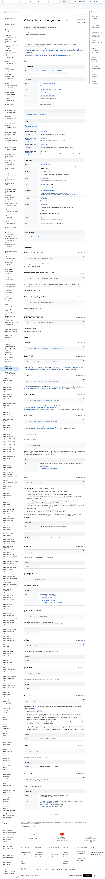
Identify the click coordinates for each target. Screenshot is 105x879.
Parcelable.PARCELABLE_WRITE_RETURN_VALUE (54, 806)
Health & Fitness (38, 854)
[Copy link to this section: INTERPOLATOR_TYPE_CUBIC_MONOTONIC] (55, 273)
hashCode (43, 211)
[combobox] (66, 1)
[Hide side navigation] (17, 876)
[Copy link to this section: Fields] (30, 338)
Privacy (36, 859)
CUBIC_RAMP (44, 131)
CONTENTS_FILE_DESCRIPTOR (44, 454)
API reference (6, 7)
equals (42, 172)
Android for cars (52, 856)
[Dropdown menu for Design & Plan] (34, 1)
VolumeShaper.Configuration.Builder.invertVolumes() (41, 369)
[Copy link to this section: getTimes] (31, 640)
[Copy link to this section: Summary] (33, 61)
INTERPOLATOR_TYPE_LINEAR (48, 95)
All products (73, 869)
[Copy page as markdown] (67, 20)
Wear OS (51, 852)
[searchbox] (10, 12)
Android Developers (28, 15)
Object (31, 29)
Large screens (52, 850)
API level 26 (82, 19)
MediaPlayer (39, 55)
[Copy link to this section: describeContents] (37, 440)
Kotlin (78, 22)
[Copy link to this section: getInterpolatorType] (39, 574)
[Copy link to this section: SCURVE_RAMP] (35, 395)
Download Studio (81, 858)
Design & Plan (29, 1)
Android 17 (65, 850)
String (27, 217)
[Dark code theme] (84, 257)
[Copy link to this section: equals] (29, 477)
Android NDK (80, 860)
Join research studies (95, 856)
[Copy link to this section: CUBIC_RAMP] (34, 356)
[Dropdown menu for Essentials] (22, 1)
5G (35, 861)
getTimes (43, 198)
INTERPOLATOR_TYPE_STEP (47, 102)
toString (43, 217)
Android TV (51, 859)
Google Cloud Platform (62, 869)
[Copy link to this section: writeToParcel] (34, 773)
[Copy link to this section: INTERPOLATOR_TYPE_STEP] (44, 317)
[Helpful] (82, 15)
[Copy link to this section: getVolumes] (33, 668)
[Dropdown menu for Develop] (44, 1)
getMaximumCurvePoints (47, 190)
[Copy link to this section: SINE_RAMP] (33, 415)
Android (23, 850)
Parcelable (44, 29)
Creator (27, 126)
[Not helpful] (84, 15)
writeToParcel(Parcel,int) (60, 453)
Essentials (17, 1)
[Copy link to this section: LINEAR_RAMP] (35, 375)
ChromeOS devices (53, 854)
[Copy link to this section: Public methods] (38, 435)
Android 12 (65, 861)
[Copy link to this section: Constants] (33, 248)
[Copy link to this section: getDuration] (33, 546)
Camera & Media (39, 856)
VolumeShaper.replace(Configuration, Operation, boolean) (54, 50)
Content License (60, 822)
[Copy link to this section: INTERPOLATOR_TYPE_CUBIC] (45, 253)
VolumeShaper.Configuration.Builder (34, 46)
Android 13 (65, 859)
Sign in (101, 1)
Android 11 (65, 863)
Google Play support (95, 854)
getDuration (44, 178)
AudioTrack (29, 55)
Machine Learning (39, 852)
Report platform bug (95, 850)
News (22, 859)
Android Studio (94, 1)
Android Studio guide (82, 851)
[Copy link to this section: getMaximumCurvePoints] (42, 611)
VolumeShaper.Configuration (57, 73)
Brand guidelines (34, 875)
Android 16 (65, 852)
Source (22, 856)
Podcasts (23, 863)
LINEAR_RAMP (44, 138)
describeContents (45, 164)
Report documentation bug (97, 852)
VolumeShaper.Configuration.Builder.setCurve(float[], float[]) (59, 194)
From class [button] (33, 236)
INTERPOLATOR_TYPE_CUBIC (48, 83)
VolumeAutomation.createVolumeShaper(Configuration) (63, 49)
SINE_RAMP (43, 151)
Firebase (52, 869)
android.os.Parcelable (39, 114)
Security (23, 854)
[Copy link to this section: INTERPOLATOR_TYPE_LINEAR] (46, 297)
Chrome (45, 869)
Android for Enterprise (26, 852)
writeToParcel (44, 223)
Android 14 (65, 856)
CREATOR (43, 125)
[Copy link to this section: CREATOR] (32, 343)
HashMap (32, 708)
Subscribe (87, 875)
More (49, 1)
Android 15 (65, 854)
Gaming (37, 850)
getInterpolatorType (46, 184)
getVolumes (44, 204)
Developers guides (81, 853)
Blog (22, 861)
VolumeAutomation (61, 55)
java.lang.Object (27, 32)
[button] (9, 378)
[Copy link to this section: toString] (30, 746)
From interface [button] (36, 114)
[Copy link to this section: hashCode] (32, 695)
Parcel (51, 223)
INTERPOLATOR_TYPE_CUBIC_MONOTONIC (51, 89)
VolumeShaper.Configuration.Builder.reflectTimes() (69, 367)
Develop (40, 1)
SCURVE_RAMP (44, 144)
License (27, 875)
